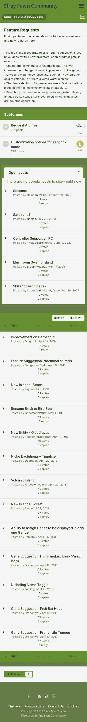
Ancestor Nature (36, 413)
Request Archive (24, 125)
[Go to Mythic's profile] (80, 127)
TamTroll (30, 536)
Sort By (59, 318)
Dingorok (31, 341)
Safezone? (21, 214)
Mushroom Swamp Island (33, 262)
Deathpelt (31, 460)
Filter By (75, 318)
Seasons (20, 191)
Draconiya (31, 565)
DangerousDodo (35, 365)
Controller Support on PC (33, 238)
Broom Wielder (36, 266)
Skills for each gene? (29, 286)
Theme (13, 706)
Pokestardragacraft (38, 436)
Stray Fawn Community (30, 6)
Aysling (29, 589)
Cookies (73, 706)
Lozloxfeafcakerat (39, 290)
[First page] (5, 325)
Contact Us (55, 706)
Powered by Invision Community (43, 715)
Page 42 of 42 (43, 325)
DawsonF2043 (36, 195)
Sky (27, 389)
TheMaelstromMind (39, 242)
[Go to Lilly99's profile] (80, 144)
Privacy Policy (34, 706)
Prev (14, 325)
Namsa (31, 218)
